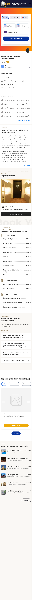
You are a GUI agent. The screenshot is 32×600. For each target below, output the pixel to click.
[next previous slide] (4, 189)
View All (16, 433)
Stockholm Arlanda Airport (12, 298)
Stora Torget (8, 243)
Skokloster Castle (9, 289)
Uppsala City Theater (10, 239)
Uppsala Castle (9, 265)
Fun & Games (14, 384)
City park (7, 257)
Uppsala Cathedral (10, 252)
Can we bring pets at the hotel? (13, 360)
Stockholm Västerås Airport (12, 307)
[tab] (16, 336)
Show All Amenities (24, 120)
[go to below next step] (28, 50)
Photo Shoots (26, 384)
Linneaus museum (10, 275)
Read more (26, 165)
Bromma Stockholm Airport (13, 302)
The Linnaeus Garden (11, 284)
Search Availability (16, 38)
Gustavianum (8, 261)
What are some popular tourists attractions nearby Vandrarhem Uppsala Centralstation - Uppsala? (14, 345)
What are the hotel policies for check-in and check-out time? (13, 336)
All (4, 384)
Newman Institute (10, 248)
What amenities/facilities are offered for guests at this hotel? (15, 353)
